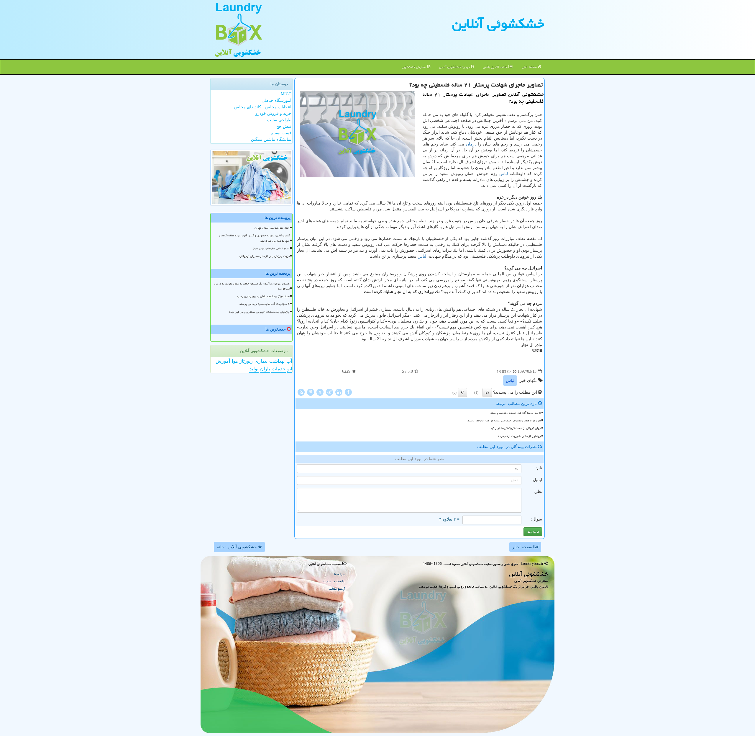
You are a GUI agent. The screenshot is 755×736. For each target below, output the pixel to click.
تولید (254, 368)
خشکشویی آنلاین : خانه (237, 547)
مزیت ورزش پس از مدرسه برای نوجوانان (264, 256)
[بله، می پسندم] (487, 392)
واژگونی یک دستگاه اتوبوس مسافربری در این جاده (259, 312)
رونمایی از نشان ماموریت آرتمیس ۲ (519, 436)
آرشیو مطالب (337, 588)
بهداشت (277, 361)
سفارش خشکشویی (414, 67)
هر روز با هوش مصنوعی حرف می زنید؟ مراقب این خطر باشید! (504, 420)
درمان (471, 144)
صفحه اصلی (530, 67)
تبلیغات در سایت (334, 581)
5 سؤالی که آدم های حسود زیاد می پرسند (515, 413)
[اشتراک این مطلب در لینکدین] (339, 392)
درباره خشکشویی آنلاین (455, 67)
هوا (235, 361)
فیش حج (283, 126)
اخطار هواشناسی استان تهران (272, 228)
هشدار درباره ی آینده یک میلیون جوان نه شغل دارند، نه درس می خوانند (252, 286)
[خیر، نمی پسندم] (462, 392)
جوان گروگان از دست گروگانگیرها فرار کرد (515, 428)
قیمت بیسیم (281, 133)
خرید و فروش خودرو (273, 113)
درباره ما (339, 574)
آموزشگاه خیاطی (276, 100)
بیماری (261, 361)
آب (289, 361)
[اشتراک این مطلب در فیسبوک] (348, 392)
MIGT (286, 94)
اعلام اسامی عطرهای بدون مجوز (271, 248)
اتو (289, 368)
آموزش (223, 361)
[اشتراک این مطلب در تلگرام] (329, 392)
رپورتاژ (246, 361)
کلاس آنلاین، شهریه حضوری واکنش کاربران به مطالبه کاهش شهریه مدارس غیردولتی (254, 238)
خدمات (278, 368)
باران (265, 368)
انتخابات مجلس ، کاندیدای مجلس (262, 107)
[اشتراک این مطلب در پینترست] (310, 392)
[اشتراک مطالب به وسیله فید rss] (301, 392)
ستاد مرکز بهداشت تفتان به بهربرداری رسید (263, 296)
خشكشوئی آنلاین (498, 23)
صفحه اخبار (523, 547)
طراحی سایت (279, 120)
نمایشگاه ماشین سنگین (271, 139)
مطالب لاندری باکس (495, 67)
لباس (503, 173)
